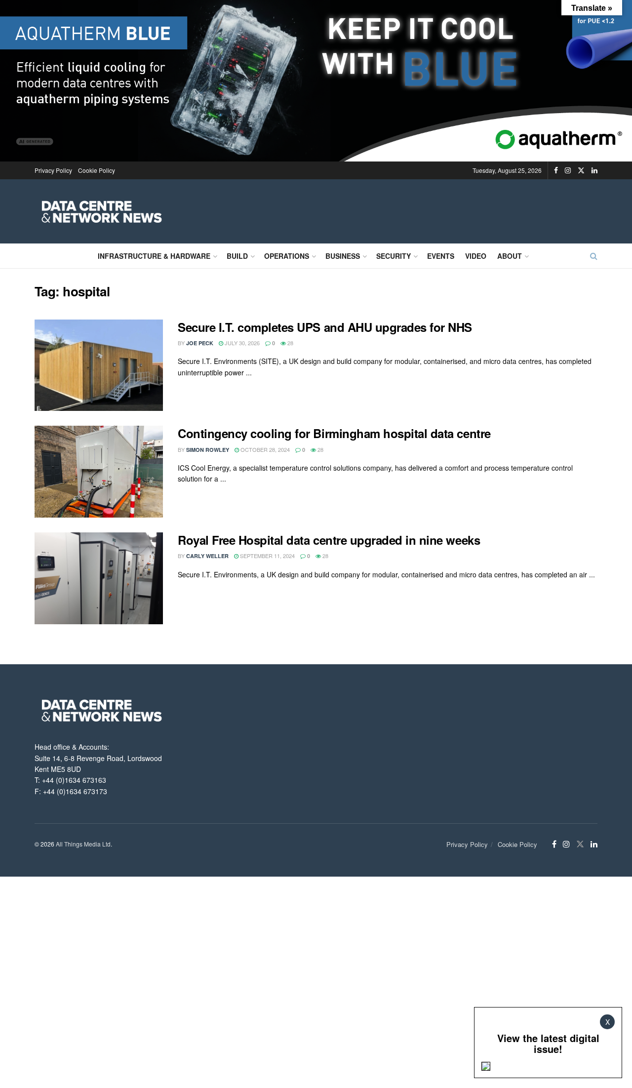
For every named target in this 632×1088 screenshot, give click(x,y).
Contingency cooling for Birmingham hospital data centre (334, 433)
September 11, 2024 (266, 556)
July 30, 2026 (241, 343)
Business (342, 256)
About (509, 256)
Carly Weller (207, 556)
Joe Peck (199, 343)
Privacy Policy (53, 170)
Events (440, 256)
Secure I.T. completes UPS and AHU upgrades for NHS (325, 327)
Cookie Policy (96, 170)
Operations (286, 256)
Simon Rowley (207, 449)
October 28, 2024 (264, 449)
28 (289, 343)
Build (237, 256)
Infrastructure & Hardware (154, 256)
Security (393, 256)
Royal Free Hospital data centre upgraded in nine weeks (329, 539)
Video (475, 256)
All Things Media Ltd (83, 844)
